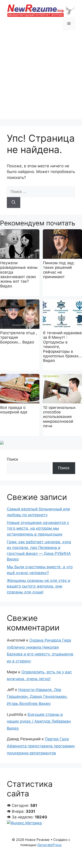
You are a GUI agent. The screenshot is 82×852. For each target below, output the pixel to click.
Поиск (12, 459)
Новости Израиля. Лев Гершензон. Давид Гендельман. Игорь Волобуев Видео (37, 696)
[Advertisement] (41, 78)
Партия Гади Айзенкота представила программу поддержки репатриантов (41, 746)
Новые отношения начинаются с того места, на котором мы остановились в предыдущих (38, 528)
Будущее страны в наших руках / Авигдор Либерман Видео (39, 721)
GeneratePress (49, 845)
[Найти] (13, 202)
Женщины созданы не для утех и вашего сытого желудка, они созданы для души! (38, 586)
